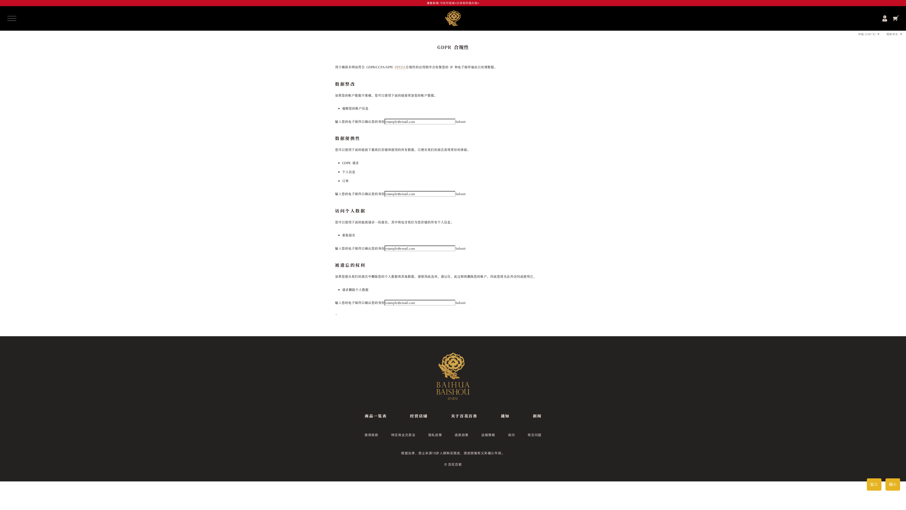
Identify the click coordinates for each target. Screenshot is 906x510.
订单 (345, 181)
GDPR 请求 (350, 163)
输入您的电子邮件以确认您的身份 (360, 121)
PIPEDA (400, 67)
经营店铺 (419, 415)
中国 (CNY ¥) (867, 34)
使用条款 (371, 435)
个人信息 (348, 172)
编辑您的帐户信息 (355, 108)
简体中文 (892, 34)
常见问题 (534, 435)
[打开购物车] (896, 18)
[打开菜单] (12, 18)
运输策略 (488, 435)
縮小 (893, 484)
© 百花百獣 (453, 464)
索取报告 (348, 235)
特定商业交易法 (403, 435)
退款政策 (462, 435)
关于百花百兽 (464, 415)
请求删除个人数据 (355, 290)
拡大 (874, 484)
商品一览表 (376, 415)
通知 (505, 415)
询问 (511, 435)
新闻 (537, 415)
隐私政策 (435, 435)
